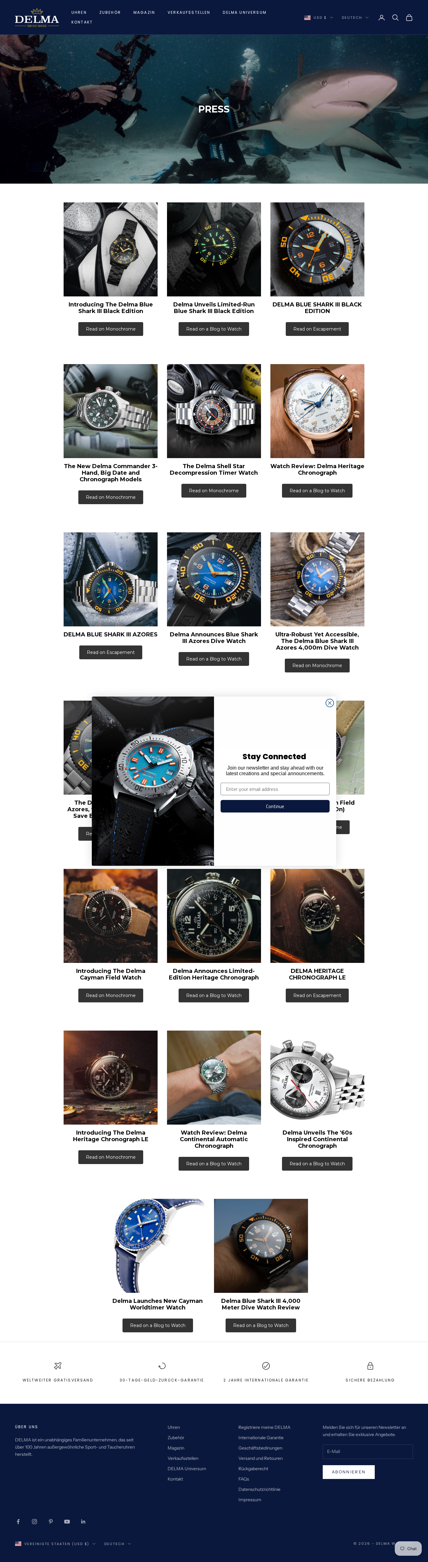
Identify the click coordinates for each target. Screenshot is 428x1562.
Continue (275, 806)
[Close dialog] (330, 703)
